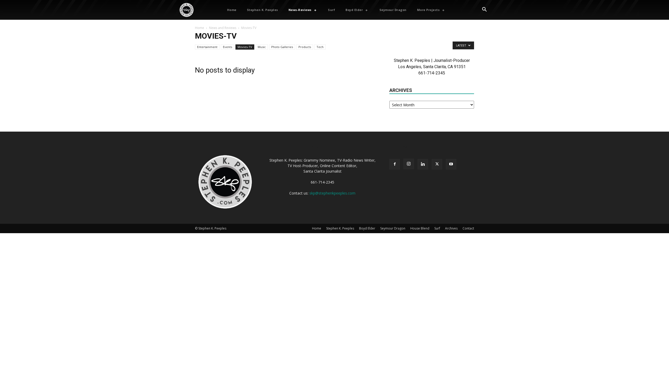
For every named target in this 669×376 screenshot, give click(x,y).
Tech (320, 47)
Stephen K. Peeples (340, 228)
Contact (468, 228)
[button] (484, 10)
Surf (437, 228)
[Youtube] (451, 164)
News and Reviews (222, 28)
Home (199, 28)
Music (262, 47)
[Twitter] (437, 164)
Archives (451, 228)
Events (227, 47)
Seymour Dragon (392, 228)
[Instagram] (408, 164)
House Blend (419, 228)
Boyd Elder (367, 228)
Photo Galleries (282, 47)
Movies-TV (245, 47)
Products (304, 47)
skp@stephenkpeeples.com (332, 193)
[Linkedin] (423, 164)
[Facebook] (394, 164)
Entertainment (207, 47)
